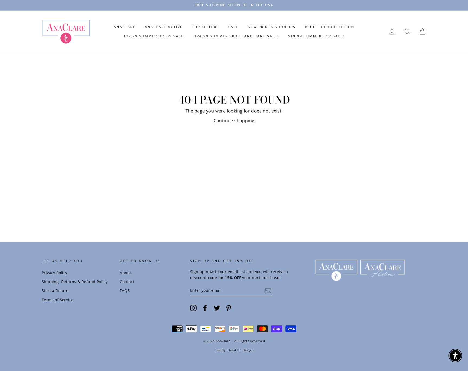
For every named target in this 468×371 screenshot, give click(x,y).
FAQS (125, 290)
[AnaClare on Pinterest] (228, 307)
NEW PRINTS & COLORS (272, 27)
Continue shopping (234, 121)
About (125, 272)
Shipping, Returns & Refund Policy (75, 281)
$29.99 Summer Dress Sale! (154, 36)
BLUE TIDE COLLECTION (329, 27)
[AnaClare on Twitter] (217, 307)
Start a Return (55, 290)
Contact (127, 281)
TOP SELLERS (205, 27)
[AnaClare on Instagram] (193, 307)
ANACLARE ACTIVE (164, 27)
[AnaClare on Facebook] (205, 307)
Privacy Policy (54, 272)
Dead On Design (240, 350)
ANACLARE (124, 27)
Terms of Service (57, 299)
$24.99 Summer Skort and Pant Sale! (236, 36)
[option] (234, 5)
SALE (233, 27)
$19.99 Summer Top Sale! (316, 36)
